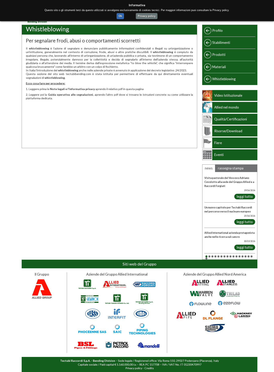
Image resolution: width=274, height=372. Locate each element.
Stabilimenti (221, 42)
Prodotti (218, 54)
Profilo (217, 30)
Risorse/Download (228, 131)
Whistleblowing (224, 79)
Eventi (219, 155)
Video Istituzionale (228, 95)
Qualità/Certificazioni (230, 119)
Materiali (219, 67)
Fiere (218, 143)
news (209, 168)
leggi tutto (245, 196)
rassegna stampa (231, 168)
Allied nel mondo (226, 107)
